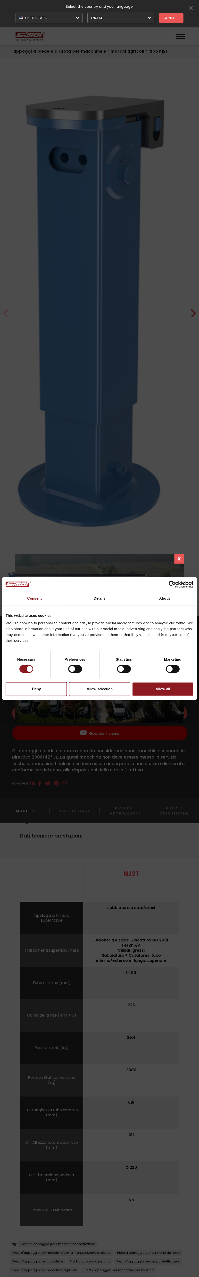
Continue (171, 18)
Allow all (163, 689)
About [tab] (164, 598)
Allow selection (100, 689)
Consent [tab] (34, 598)
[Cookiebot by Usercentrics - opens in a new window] (172, 584)
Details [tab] (100, 598)
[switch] (75, 669)
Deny (36, 689)
